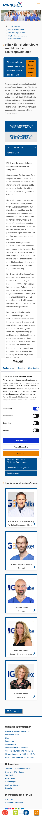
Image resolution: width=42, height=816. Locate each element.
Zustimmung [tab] (8, 368)
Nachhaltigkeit (11, 781)
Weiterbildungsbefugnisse (18, 468)
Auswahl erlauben (21, 447)
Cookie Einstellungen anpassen (31, 69)
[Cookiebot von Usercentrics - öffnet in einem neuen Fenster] (13, 361)
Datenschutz (10, 744)
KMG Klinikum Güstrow (16, 30)
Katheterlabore (13, 153)
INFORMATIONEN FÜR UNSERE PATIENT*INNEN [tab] (21, 126)
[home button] (7, 26)
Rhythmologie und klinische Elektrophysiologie (17, 37)
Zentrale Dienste (12, 785)
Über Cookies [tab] (33, 368)
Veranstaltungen (12, 734)
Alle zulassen (21, 440)
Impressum (10, 741)
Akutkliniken (15, 27)
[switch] (36, 416)
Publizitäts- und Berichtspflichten (19, 757)
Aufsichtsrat (10, 778)
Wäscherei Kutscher (14, 802)
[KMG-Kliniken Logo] (12, 5)
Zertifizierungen (13, 473)
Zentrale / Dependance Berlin (17, 768)
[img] (26, 812)
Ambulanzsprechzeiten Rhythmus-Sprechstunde (17, 460)
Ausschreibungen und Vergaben (19, 751)
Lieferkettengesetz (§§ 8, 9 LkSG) (20, 754)
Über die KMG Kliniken (15, 772)
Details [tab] (20, 368)
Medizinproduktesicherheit (16, 747)
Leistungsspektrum (15, 147)
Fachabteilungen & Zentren (17, 33)
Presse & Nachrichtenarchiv (17, 731)
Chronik (8, 788)
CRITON (9, 799)
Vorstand (9, 775)
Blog (7, 738)
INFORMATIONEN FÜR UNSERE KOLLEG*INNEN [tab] (21, 137)
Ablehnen (21, 453)
